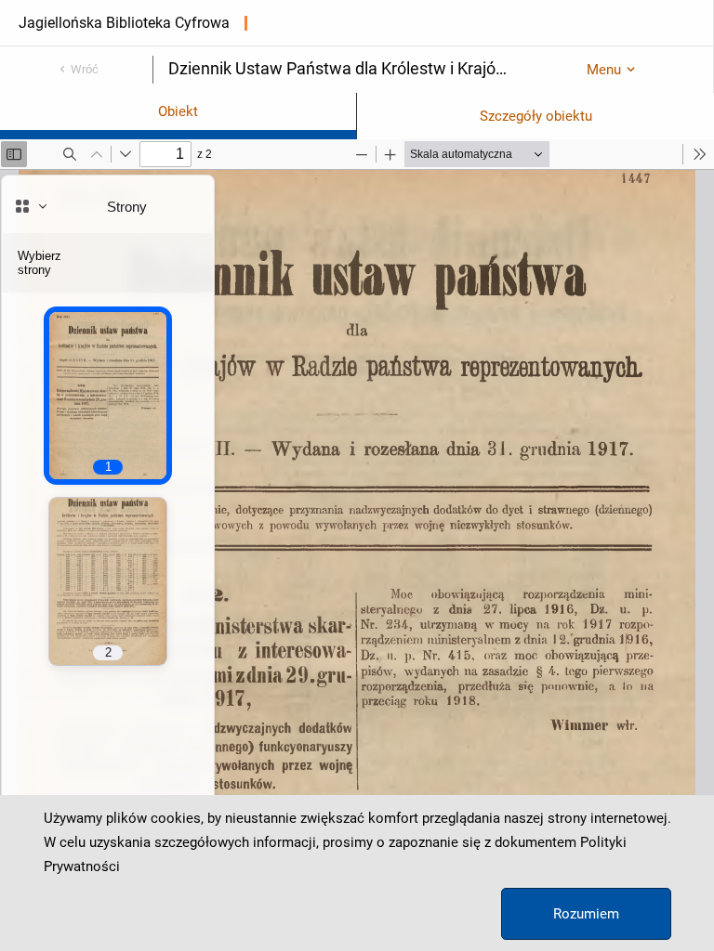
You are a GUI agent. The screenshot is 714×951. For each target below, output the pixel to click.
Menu (604, 69)
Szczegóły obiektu (536, 116)
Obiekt (178, 111)
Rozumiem (586, 913)
